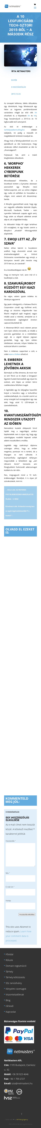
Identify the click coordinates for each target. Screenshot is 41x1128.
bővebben (12, 616)
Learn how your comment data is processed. (18, 936)
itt (36, 112)
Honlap (8, 901)
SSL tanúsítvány (14, 982)
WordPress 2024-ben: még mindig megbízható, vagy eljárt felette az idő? (20, 570)
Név (8, 873)
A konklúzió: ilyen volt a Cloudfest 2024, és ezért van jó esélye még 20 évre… (19, 734)
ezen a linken (14, 354)
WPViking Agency (22, 1119)
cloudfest (10, 581)
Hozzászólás (11, 841)
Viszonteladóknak (15, 994)
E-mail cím (10, 887)
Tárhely (9, 971)
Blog (8, 1000)
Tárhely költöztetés (15, 977)
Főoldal (9, 954)
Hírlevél (9, 1005)
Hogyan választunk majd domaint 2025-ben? (19, 654)
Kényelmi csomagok (16, 988)
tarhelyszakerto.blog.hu (14, 130)
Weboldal (18, 581)
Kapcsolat (11, 1011)
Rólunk (9, 960)
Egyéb (14, 80)
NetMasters (23, 71)
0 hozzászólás (18, 87)
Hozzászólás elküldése (26, 914)
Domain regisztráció (16, 965)
